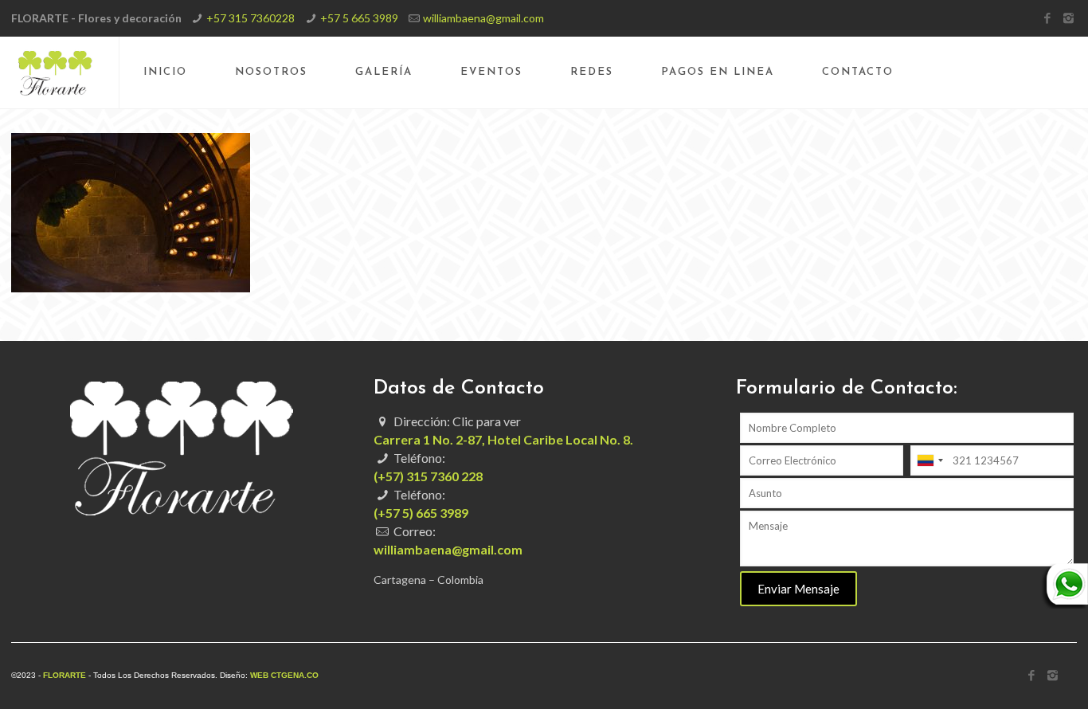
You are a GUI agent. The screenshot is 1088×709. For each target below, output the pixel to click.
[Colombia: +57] (929, 460)
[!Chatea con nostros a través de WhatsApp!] (1064, 604)
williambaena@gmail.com (483, 18)
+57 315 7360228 (250, 18)
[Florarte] (55, 72)
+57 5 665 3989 (359, 18)
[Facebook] (1047, 17)
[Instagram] (1068, 17)
